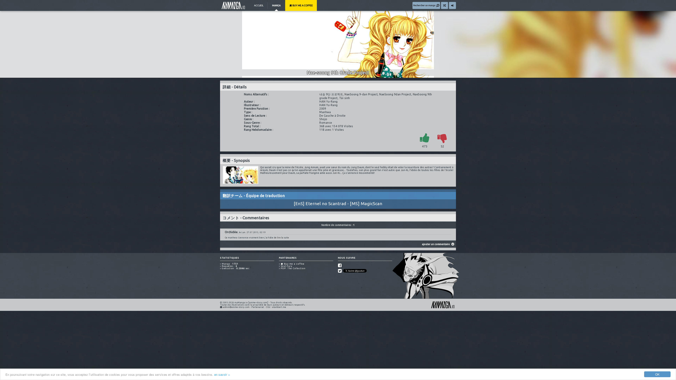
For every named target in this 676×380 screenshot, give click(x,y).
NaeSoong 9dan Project (395, 94)
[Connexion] (452, 5)
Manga (276, 5)
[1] (425, 138)
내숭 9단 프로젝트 (331, 94)
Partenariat (258, 307)
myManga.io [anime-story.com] (233, 5)
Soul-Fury (286, 266)
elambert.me (279, 307)
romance (325, 122)
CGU (268, 307)
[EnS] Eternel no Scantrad (320, 203)
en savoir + (222, 374)
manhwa (325, 112)
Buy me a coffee (302, 5)
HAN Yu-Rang (328, 101)
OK (657, 374)
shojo (323, 119)
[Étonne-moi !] (444, 5)
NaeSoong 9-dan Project (361, 94)
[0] (442, 138)
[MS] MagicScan (366, 203)
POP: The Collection (292, 268)
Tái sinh (344, 98)
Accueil (259, 5)
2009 (322, 108)
